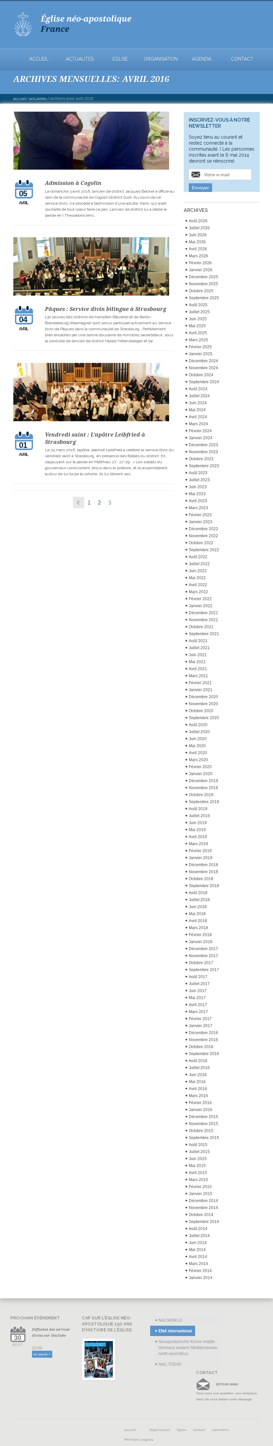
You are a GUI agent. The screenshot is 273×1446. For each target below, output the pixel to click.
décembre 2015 (203, 1116)
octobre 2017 (201, 962)
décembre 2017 (203, 948)
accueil (39, 59)
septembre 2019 (204, 801)
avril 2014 (198, 1256)
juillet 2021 (199, 648)
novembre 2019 (203, 787)
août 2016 (198, 1060)
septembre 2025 (204, 298)
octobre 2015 (201, 1130)
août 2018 (198, 892)
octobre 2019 (201, 794)
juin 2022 (198, 571)
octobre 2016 (201, 1046)
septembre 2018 (204, 885)
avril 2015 (198, 1172)
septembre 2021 (204, 634)
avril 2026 (198, 249)
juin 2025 (198, 319)
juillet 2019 (199, 815)
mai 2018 (197, 913)
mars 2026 (198, 256)
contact (242, 59)
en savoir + (42, 1354)
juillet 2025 (199, 312)
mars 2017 (198, 1011)
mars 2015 (198, 1179)
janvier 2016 (200, 1109)
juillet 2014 (199, 1235)
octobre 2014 (201, 1214)
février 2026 (200, 263)
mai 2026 (197, 242)
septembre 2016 (204, 1053)
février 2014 (200, 1270)
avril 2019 (198, 836)
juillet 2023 (199, 480)
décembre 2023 (203, 445)
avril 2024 (198, 417)
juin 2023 (198, 487)
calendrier (220, 1430)
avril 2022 (198, 585)
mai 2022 (197, 578)
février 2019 (200, 850)
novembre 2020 (203, 704)
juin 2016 (198, 1074)
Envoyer (200, 187)
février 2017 (200, 1018)
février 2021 (200, 683)
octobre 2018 (201, 878)
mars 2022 (198, 592)
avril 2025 (198, 333)
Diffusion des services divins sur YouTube (51, 1332)
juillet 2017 (199, 983)
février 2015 (200, 1186)
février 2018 (200, 934)
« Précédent (78, 502)
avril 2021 (198, 669)
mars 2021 (198, 676)
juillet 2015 (199, 1151)
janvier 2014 (200, 1277)
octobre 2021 (201, 627)
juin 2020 (198, 738)
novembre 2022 (203, 536)
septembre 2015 (204, 1137)
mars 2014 (198, 1263)
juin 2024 (198, 403)
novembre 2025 (203, 284)
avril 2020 (198, 752)
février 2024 (200, 431)
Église (120, 59)
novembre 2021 (203, 620)
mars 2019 (198, 843)
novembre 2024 (203, 368)
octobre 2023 (201, 459)
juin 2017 (198, 990)
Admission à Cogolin (73, 183)
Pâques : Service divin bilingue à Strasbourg (105, 309)
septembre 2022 (204, 550)
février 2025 (200, 347)
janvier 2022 (200, 606)
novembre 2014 (203, 1207)
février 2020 (200, 766)
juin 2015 (198, 1158)
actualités (80, 59)
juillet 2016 (199, 1067)
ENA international (175, 1331)
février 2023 (200, 515)
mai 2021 (197, 662)
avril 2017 (198, 1004)
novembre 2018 (203, 871)
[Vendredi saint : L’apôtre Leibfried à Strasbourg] (93, 393)
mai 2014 (197, 1249)
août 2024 (198, 389)
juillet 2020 (199, 731)
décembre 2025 (203, 277)
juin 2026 (198, 235)
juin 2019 (198, 822)
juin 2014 (198, 1242)
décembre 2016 (203, 1032)
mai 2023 (197, 494)
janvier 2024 (200, 438)
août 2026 (198, 221)
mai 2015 (197, 1165)
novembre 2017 (203, 955)
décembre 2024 (203, 361)
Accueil (19, 98)
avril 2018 (198, 920)
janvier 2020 (200, 773)
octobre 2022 (201, 543)
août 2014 (198, 1228)
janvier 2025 (200, 354)
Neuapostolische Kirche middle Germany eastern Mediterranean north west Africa (187, 1347)
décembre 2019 (203, 780)
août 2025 (198, 305)
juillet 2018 (199, 899)
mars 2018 (198, 927)
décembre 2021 (203, 613)
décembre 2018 (203, 864)
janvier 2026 (200, 270)
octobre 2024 (201, 375)
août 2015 (198, 1144)
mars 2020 (198, 759)
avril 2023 (198, 501)
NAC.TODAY (169, 1364)
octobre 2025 (201, 291)
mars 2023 (198, 508)
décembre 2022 (203, 529)
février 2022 (200, 599)
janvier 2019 (200, 857)
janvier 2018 (200, 941)
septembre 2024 (204, 382)
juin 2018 (198, 906)
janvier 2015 (200, 1193)
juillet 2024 (199, 396)
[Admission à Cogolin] (93, 141)
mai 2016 (197, 1081)
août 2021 (198, 641)
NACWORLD (170, 1320)
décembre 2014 (203, 1200)
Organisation (161, 59)
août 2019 (198, 808)
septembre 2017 (204, 969)
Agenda (201, 59)
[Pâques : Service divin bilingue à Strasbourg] (93, 267)
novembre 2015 (203, 1123)
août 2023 (198, 473)
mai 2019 (197, 829)
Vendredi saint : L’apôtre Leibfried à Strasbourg (95, 438)
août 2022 (198, 557)
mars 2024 (198, 424)
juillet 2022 (199, 564)
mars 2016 (198, 1095)
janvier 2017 (200, 1025)
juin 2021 (198, 655)
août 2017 (198, 976)
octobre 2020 (201, 711)
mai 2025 (197, 326)
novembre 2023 (203, 452)
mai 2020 (197, 745)
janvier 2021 (200, 690)
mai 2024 (197, 410)
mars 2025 (198, 340)
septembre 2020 (204, 718)
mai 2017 (197, 997)
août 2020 (198, 725)
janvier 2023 (200, 522)
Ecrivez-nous (227, 1384)
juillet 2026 (199, 228)
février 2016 (200, 1102)
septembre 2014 (204, 1221)
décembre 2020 (203, 697)
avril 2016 (198, 1088)
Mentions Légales (138, 1439)
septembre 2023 (204, 466)
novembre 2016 (203, 1039)
